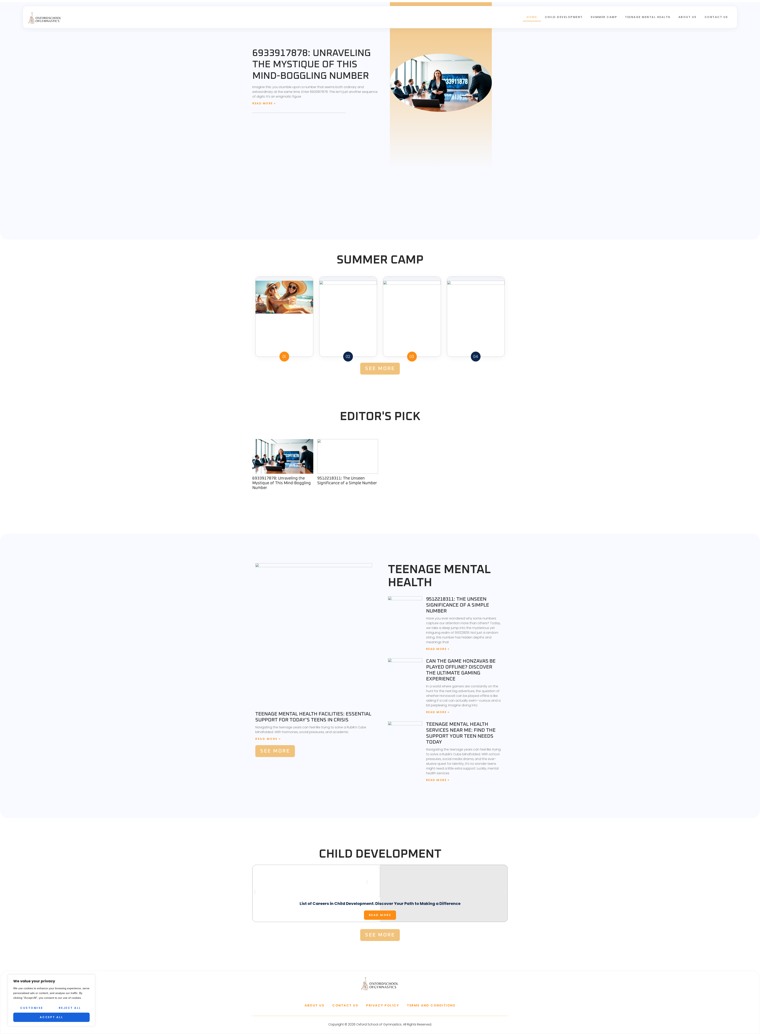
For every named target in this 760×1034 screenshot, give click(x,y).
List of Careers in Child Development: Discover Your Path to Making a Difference (380, 903)
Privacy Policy (382, 1005)
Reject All (70, 1008)
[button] (254, 891)
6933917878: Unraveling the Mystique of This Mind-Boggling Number (311, 65)
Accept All (51, 1017)
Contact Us (716, 17)
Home (532, 17)
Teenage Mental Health (648, 17)
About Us (687, 17)
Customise (31, 1008)
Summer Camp (604, 17)
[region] (51, 1000)
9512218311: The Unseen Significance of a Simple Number (347, 480)
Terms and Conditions (431, 1005)
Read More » (264, 103)
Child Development (564, 17)
